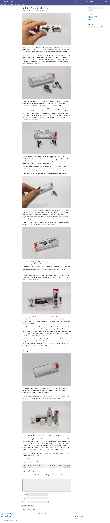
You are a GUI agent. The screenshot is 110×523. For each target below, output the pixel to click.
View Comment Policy (28, 509)
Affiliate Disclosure (6, 516)
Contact (106, 1)
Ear (28, 462)
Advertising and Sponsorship (9, 515)
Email (24, 498)
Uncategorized (92, 21)
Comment (25, 478)
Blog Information (6, 513)
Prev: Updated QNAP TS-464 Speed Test (32, 466)
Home (77, 1)
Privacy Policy (78, 515)
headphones (33, 462)
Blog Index (85, 1)
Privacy (100, 1)
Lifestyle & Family (40, 10)
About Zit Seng (42, 513)
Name (24, 494)
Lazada (37, 455)
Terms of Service (79, 516)
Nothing (39, 462)
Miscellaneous (91, 17)
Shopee (30, 455)
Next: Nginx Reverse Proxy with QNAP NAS (60, 466)
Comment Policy (79, 518)
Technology (91, 19)
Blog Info (93, 1)
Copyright (77, 513)
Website (24, 502)
